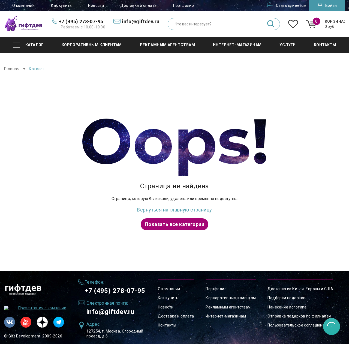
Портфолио (183, 5)
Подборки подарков (286, 298)
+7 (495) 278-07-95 (115, 291)
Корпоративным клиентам (231, 298)
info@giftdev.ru (110, 312)
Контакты (167, 325)
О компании (23, 5)
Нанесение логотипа (287, 307)
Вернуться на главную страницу (174, 210)
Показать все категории (174, 224)
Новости (96, 5)
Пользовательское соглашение (297, 325)
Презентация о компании (42, 308)
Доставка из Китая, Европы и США (300, 289)
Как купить (61, 5)
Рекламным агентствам (228, 307)
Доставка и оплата (138, 5)
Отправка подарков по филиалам (299, 316)
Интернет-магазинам (226, 316)
